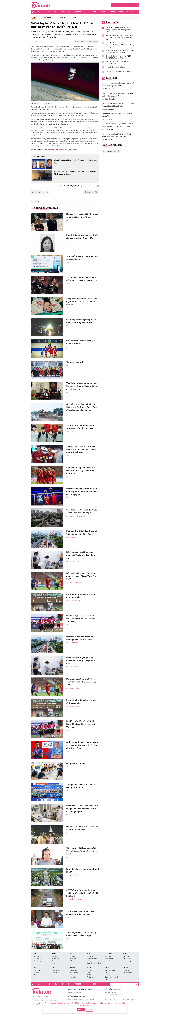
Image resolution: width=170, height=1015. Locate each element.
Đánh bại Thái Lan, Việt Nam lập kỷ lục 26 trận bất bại (119, 63)
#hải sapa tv (75, 601)
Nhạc (87, 12)
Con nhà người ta (92, 959)
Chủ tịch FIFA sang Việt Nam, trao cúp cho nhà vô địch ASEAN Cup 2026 (119, 73)
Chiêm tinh (73, 970)
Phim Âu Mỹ (109, 959)
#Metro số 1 (74, 537)
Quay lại (37, 192)
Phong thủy (73, 977)
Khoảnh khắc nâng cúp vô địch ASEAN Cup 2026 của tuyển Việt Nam (119, 57)
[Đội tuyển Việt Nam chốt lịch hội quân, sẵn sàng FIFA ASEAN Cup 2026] (47, 581)
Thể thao (90, 977)
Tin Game (126, 970)
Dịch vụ (107, 975)
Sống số (107, 973)
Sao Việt (36, 956)
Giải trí (89, 973)
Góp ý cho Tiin (92, 192)
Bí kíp (89, 961)
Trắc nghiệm (73, 973)
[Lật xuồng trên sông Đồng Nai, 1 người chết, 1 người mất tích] (47, 327)
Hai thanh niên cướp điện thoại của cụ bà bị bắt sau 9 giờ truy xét (118, 84)
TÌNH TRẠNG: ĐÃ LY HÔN (111, 151)
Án (75, 18)
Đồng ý (80, 1009)
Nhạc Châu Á (127, 959)
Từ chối (89, 1009)
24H (69, 12)
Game (129, 12)
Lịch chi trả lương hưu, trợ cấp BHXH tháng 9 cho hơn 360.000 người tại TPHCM (118, 30)
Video (112, 12)
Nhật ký (72, 956)
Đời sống (90, 970)
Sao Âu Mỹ (37, 961)
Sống (47, 12)
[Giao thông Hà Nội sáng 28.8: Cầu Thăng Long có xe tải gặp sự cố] (47, 517)
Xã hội (89, 975)
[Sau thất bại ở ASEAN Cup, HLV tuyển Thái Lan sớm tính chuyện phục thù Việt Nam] (47, 454)
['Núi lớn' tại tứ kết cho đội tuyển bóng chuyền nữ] (47, 348)
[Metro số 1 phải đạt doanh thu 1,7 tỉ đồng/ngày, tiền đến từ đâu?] (47, 539)
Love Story (72, 959)
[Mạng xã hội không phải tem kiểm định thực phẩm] (47, 602)
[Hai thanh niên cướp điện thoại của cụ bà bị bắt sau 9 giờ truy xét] (47, 222)
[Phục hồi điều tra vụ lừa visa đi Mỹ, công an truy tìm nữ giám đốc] (47, 243)
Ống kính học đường (94, 963)
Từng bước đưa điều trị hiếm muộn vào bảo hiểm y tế (117, 114)
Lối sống (54, 956)
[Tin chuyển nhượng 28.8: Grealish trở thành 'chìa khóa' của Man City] (47, 285)
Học (62, 12)
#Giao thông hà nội (77, 516)
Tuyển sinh (90, 956)
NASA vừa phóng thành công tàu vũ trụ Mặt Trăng (59, 150)
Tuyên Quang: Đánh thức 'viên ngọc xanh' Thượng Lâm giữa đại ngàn (118, 104)
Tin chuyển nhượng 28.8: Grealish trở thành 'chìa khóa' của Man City (116, 135)
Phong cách (56, 959)
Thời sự (62, 18)
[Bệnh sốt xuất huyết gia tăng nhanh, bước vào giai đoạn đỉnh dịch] (47, 560)
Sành (121, 12)
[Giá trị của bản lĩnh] (47, 370)
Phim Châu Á (109, 961)
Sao (40, 12)
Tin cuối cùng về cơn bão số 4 (116, 67)
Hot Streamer (127, 973)
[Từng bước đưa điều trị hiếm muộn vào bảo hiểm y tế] (47, 264)
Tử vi (71, 975)
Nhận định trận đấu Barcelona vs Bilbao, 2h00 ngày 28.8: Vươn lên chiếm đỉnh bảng (120, 37)
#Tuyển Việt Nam (76, 582)
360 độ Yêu (73, 961)
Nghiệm (103, 12)
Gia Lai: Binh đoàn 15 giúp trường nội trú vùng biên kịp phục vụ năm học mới (118, 125)
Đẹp (94, 12)
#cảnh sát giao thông (78, 899)
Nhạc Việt (126, 956)
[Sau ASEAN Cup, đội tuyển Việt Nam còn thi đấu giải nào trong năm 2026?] (47, 475)
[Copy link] (47, 192)
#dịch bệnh (74, 561)
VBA (53, 963)
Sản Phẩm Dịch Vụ (111, 970)
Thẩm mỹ (55, 973)
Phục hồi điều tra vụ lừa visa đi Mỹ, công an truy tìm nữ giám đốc (117, 94)
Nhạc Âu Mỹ (127, 961)
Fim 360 (78, 12)
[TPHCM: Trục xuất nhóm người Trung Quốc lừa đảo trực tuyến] (47, 433)
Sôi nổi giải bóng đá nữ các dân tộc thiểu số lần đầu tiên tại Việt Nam (120, 51)
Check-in (55, 961)
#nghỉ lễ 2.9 (74, 875)
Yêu (55, 12)
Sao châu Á (37, 959)
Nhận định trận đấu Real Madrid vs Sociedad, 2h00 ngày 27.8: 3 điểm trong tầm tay (120, 45)
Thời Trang (55, 970)
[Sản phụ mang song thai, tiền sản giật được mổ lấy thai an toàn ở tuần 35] (47, 306)
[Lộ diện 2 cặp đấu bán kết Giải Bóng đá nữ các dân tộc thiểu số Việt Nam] (47, 623)
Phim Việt (108, 956)
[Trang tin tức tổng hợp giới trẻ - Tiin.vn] (40, 5)
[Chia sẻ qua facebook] (44, 192)
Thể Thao (47, 18)
